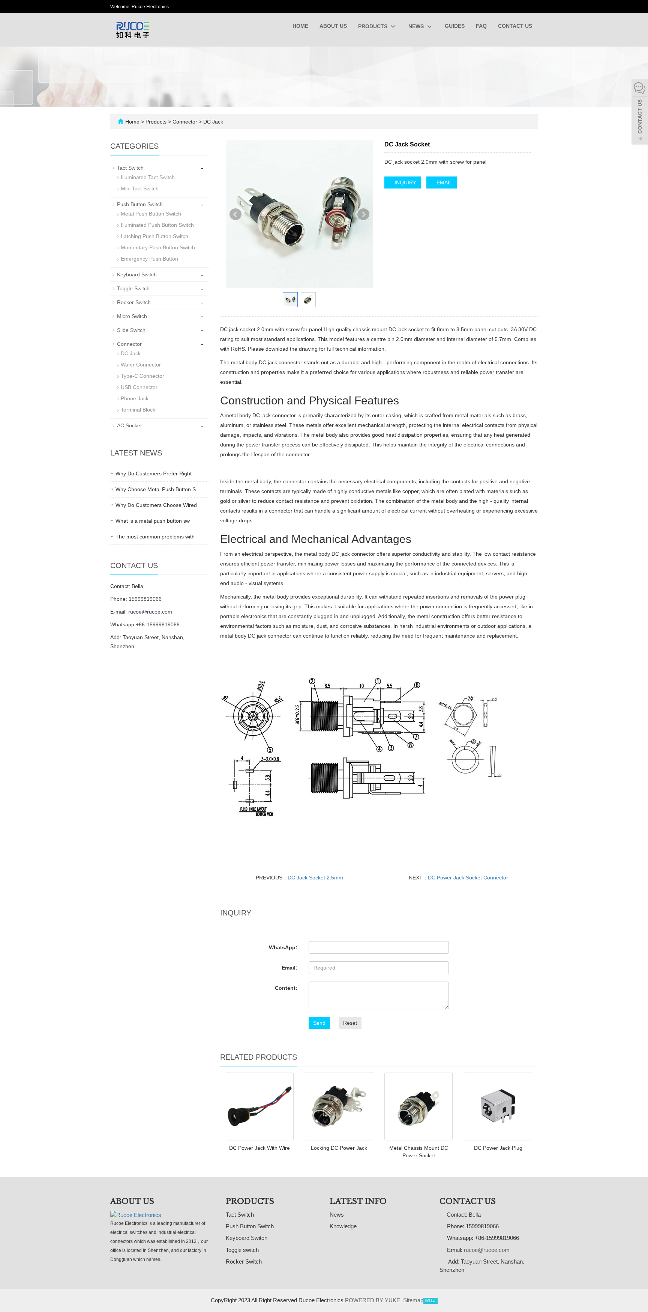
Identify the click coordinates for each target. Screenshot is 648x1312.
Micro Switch (132, 316)
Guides (455, 26)
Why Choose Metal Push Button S (156, 489)
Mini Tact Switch (140, 188)
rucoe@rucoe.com (150, 612)
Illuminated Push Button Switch (157, 225)
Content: (286, 988)
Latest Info (358, 1201)
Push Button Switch (140, 204)
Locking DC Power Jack (339, 1148)
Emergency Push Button (149, 259)
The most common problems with (155, 537)
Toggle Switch (133, 288)
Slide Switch (131, 330)
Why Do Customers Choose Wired (156, 505)
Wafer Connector (141, 365)
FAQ (481, 26)
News (416, 26)
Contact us (515, 26)
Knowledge (343, 1226)
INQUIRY (404, 182)
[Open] (640, 112)
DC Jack (212, 122)
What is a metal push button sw (153, 521)
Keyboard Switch (137, 274)
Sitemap (413, 1300)
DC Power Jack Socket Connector (468, 878)
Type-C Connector (142, 376)
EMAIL (443, 182)
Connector (185, 122)
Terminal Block (138, 410)
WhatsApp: (283, 947)
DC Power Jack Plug (498, 1148)
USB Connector (139, 387)
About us (333, 26)
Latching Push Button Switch (154, 236)
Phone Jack (134, 398)
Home (300, 26)
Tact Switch (130, 168)
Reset (350, 1023)
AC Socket (129, 425)
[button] (393, 26)
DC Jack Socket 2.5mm (315, 878)
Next (363, 214)
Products (373, 26)
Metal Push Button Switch (151, 214)
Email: (289, 968)
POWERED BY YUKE (373, 1300)
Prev (236, 214)
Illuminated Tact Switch (148, 177)
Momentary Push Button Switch (158, 247)
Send (319, 1023)
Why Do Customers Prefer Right (154, 474)
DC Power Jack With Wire (259, 1148)
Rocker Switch (134, 302)
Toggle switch (242, 1250)
